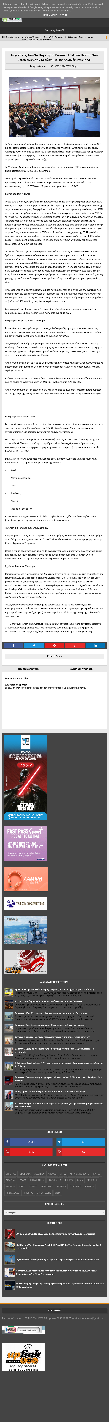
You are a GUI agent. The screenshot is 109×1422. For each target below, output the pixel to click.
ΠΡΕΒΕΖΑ (89, 1186)
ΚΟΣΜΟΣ (33, 1186)
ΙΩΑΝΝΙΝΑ (10, 1186)
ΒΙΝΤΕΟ (96, 1174)
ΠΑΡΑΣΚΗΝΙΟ (47, 1186)
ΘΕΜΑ (80, 1180)
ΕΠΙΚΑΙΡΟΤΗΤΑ (37, 1180)
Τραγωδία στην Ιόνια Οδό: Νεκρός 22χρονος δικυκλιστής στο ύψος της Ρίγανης (54, 989)
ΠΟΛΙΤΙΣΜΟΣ (75, 1186)
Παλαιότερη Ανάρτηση (81, 669)
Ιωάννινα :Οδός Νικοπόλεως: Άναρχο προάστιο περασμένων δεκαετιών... (52, 1013)
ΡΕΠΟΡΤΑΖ (28, 1193)
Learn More (50, 15)
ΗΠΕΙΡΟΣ (69, 1180)
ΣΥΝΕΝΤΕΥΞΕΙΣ (44, 1193)
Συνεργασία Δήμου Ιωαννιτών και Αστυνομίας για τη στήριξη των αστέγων (52, 1037)
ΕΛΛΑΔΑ (22, 1180)
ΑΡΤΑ (63, 1174)
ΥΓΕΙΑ (57, 1193)
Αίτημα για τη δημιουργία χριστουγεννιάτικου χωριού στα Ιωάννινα (48, 1001)
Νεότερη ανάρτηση (28, 669)
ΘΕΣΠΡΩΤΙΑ (92, 1180)
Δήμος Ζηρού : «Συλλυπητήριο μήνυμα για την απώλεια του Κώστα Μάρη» (50, 1091)
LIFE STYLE (11, 1174)
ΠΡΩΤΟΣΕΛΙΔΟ (12, 1193)
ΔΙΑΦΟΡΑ (10, 1180)
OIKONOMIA (25, 1174)
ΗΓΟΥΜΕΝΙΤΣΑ (54, 1180)
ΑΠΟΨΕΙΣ (52, 1174)
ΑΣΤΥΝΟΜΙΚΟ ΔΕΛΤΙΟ (79, 1174)
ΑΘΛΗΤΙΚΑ (39, 1174)
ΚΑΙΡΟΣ (22, 1186)
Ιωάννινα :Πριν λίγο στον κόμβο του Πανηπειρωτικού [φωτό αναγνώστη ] (51, 1025)
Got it (63, 15)
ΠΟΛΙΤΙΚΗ (61, 1186)
